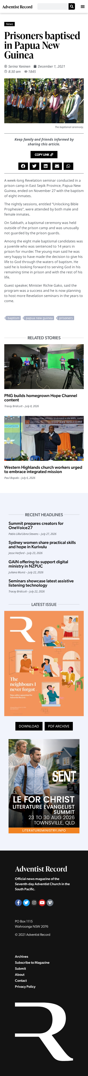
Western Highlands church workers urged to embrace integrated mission (43, 469)
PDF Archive (58, 726)
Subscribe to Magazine (32, 962)
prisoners (66, 318)
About (19, 975)
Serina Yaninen (19, 66)
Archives (21, 956)
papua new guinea (39, 318)
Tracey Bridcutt (13, 406)
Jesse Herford (17, 553)
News (9, 24)
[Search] (72, 6)
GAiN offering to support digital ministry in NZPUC (38, 564)
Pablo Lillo (15, 534)
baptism (13, 318)
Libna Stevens (30, 534)
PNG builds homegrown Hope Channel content (40, 397)
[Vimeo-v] (50, 902)
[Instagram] (34, 902)
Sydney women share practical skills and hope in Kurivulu (42, 544)
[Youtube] (42, 902)
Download (29, 726)
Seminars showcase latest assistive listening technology (41, 583)
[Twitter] (26, 902)
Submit (20, 968)
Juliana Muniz (17, 572)
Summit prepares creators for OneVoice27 (36, 525)
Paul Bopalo (11, 478)
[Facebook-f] (18, 902)
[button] (82, 6)
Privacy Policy (25, 987)
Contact (21, 981)
